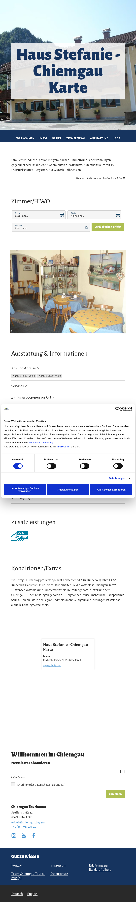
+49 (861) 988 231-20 (23, 826)
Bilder (56, 138)
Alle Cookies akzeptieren (111, 489)
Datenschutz (59, 873)
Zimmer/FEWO (75, 138)
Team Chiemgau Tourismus (28, 876)
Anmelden (115, 794)
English (32, 894)
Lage (116, 138)
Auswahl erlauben (68, 489)
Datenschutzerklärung (41, 442)
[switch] (51, 466)
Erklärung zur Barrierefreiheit (100, 867)
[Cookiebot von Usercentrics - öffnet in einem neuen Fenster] (117, 409)
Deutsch (17, 894)
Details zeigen (117, 478)
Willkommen (25, 138)
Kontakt (16, 865)
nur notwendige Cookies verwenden (25, 489)
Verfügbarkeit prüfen (108, 226)
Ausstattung (99, 138)
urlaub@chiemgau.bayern (28, 822)
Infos (43, 138)
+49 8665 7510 (53, 665)
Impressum (63, 446)
